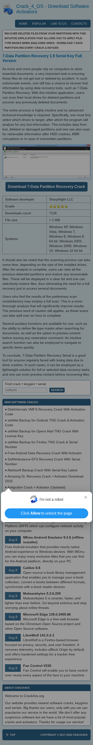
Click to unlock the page (46, 513)
